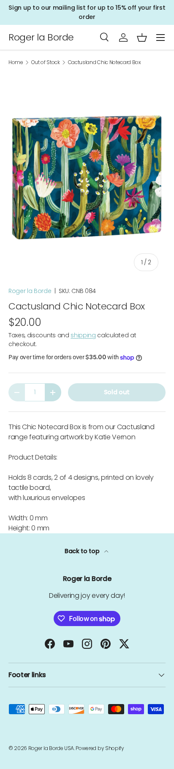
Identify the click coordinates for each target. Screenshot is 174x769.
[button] (142, 37)
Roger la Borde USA (51, 748)
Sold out (117, 392)
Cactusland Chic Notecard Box (104, 62)
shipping (83, 335)
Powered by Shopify (100, 748)
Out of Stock (45, 62)
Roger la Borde (30, 291)
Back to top (83, 551)
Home (15, 62)
